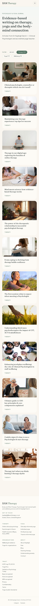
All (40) (12, 52)
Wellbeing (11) (18, 56)
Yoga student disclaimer (9, 590)
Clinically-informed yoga (28, 526)
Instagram (16, 603)
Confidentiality (6, 584)
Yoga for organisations (9, 545)
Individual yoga (25, 529)
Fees (22, 545)
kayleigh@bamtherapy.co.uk (11, 515)
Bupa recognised (7, 574)
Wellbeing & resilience (8, 543)
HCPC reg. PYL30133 (8, 564)
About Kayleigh (25, 543)
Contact (23, 556)
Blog (22, 548)
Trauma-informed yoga (28, 534)
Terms (4, 587)
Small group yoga (26, 532)
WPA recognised (7, 579)
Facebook (22, 603)
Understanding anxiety (27, 553)
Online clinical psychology (10, 526)
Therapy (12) (22, 52)
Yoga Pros (5, 567)
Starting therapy (26, 550)
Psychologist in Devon (9, 529)
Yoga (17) (7, 56)
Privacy (4, 582)
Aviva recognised (7, 576)
